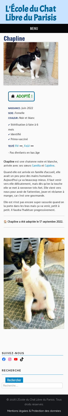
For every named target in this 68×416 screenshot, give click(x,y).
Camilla (36, 165)
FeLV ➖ (29, 146)
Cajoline (49, 165)
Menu (34, 28)
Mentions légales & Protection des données (34, 410)
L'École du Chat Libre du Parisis (30, 13)
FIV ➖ (19, 146)
